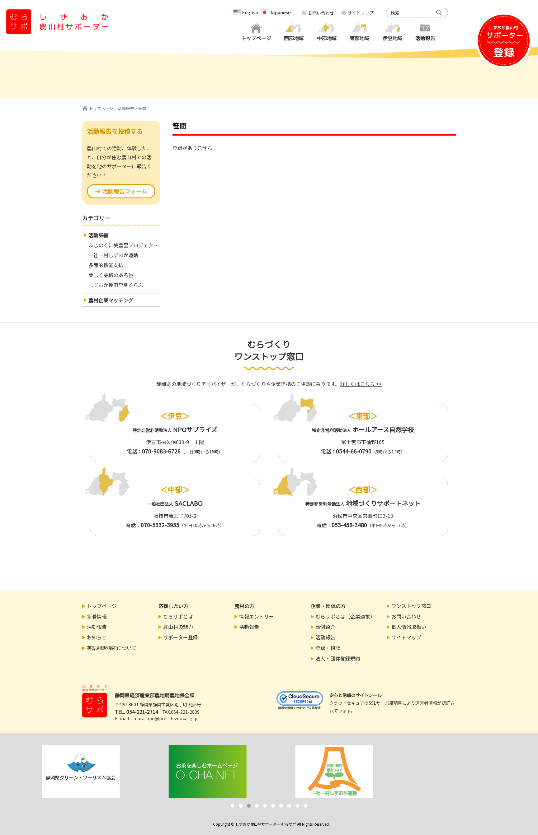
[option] (79, 771)
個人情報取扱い (408, 626)
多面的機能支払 (105, 265)
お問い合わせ (321, 13)
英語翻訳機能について (112, 648)
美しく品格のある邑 (110, 275)
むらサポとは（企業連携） (345, 616)
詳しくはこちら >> (361, 383)
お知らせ (97, 637)
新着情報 (97, 616)
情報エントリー (256, 616)
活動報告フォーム (124, 191)
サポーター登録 (180, 637)
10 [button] (305, 806)
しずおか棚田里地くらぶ (115, 285)
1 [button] (232, 806)
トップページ (101, 108)
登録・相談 (327, 648)
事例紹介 (325, 626)
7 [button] (281, 806)
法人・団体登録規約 (337, 658)
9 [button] (297, 806)
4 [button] (257, 806)
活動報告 (126, 108)
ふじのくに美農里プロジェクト (123, 245)
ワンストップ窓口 (411, 606)
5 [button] (265, 806)
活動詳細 (98, 235)
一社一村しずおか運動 (113, 255)
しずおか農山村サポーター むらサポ (265, 824)
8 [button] (289, 806)
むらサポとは (178, 616)
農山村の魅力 (178, 626)
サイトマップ (360, 13)
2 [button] (241, 806)
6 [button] (273, 806)
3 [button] (249, 806)
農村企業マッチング (110, 300)
